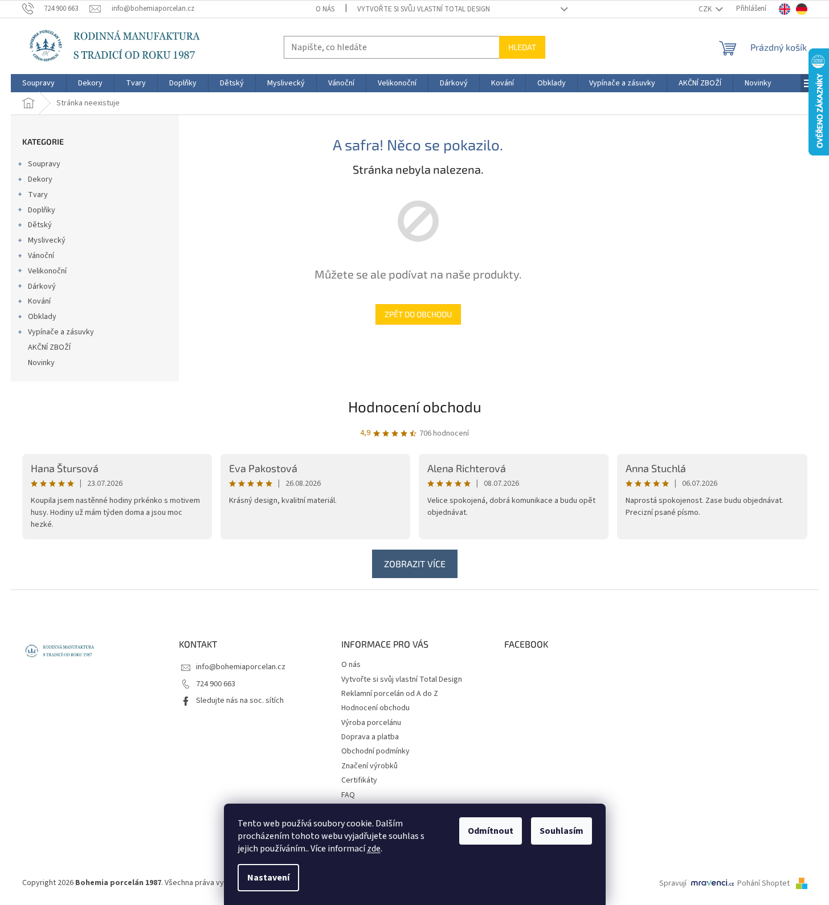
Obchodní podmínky (375, 751)
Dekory (40, 179)
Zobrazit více (415, 563)
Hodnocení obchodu (414, 406)
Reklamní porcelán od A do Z (389, 693)
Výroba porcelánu (371, 722)
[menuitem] (38, 83)
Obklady (42, 316)
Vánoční (41, 255)
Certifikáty (359, 780)
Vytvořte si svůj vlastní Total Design (423, 9)
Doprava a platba (370, 737)
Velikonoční (47, 271)
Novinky (41, 362)
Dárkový (42, 286)
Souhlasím (561, 831)
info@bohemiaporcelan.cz (240, 667)
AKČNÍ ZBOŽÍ (49, 347)
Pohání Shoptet (764, 883)
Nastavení (268, 877)
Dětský (40, 225)
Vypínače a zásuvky (61, 332)
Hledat (522, 47)
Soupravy (44, 164)
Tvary (38, 194)
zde (374, 848)
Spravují (673, 883)
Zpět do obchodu (418, 314)
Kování (39, 301)
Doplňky (41, 210)
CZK (706, 9)
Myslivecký (47, 240)
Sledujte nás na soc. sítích (240, 700)
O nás (325, 9)
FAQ (348, 795)
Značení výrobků (369, 766)
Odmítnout (490, 831)
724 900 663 (215, 684)
